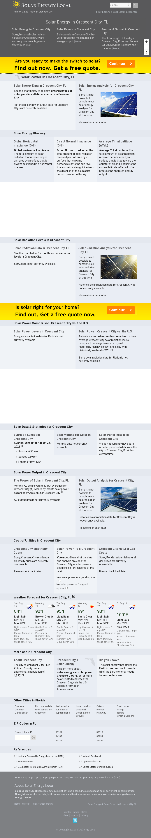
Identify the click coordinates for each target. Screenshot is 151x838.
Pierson (100, 709)
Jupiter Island (63, 712)
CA (29, 777)
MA (56, 777)
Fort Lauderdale (43, 706)
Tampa (120, 712)
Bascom (19, 706)
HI (51, 777)
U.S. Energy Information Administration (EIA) (40, 767)
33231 (99, 736)
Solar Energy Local (46, 5)
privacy (84, 815)
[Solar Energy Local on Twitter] (75, 821)
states (84, 812)
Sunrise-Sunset (25, 761)
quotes (67, 812)
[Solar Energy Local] (17, 5)
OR (85, 777)
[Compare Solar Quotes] (75, 72)
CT (38, 777)
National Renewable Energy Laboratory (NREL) (41, 756)
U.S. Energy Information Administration (72, 686)
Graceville (40, 712)
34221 (59, 740)
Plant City (101, 712)
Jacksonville (62, 706)
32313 (99, 732)
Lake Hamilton (83, 706)
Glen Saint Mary (43, 709)
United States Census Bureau (98, 767)
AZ (24, 777)
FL (47, 777)
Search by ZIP (23, 732)
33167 (59, 732)
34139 (59, 736)
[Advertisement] (75, 209)
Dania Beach (21, 712)
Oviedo (100, 706)
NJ (66, 777)
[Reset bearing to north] (146, 52)
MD (61, 777)
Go (135, 5)
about (66, 815)
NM (71, 777)
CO (34, 777)
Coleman (19, 709)
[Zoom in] (146, 41)
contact (75, 815)
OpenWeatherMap (92, 761)
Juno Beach (62, 709)
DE (43, 777)
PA (90, 777)
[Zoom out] (146, 47)
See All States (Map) (109, 777)
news (76, 812)
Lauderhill (81, 709)
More (78, 41)
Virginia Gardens (125, 715)
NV (76, 777)
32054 (99, 740)
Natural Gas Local (92, 756)
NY (81, 777)
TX (95, 777)
